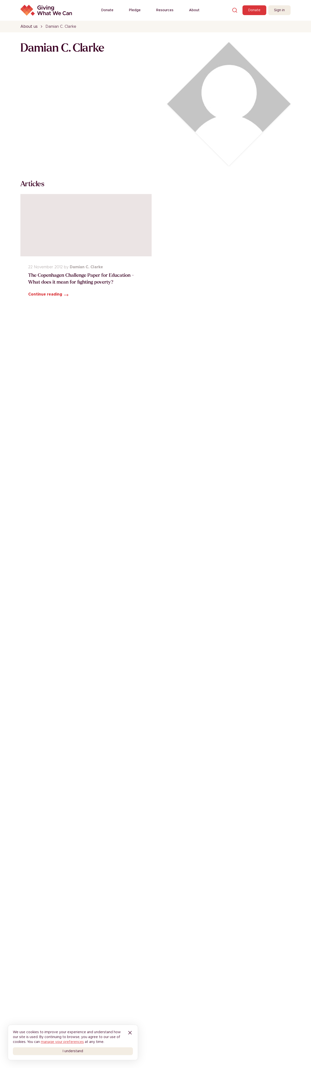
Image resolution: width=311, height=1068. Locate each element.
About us (29, 26)
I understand (73, 1051)
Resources (164, 10)
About (194, 10)
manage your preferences (62, 1042)
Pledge (135, 10)
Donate (107, 10)
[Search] (235, 10)
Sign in (279, 10)
